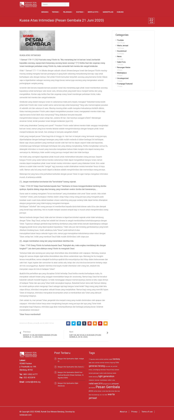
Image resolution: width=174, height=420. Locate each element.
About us (123, 412)
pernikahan (92, 387)
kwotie (114, 373)
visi (101, 395)
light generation (106, 376)
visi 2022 (104, 395)
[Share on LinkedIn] (79, 323)
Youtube (120, 40)
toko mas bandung (94, 395)
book (90, 362)
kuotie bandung (107, 373)
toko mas (117, 391)
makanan (91, 380)
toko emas (111, 391)
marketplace (103, 380)
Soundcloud (121, 51)
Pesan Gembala (108, 387)
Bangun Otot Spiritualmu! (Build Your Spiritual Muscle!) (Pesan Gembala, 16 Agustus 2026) (70, 374)
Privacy (134, 412)
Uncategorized (122, 78)
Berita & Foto (93, 12)
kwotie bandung (93, 376)
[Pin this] (100, 323)
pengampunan (107, 384)
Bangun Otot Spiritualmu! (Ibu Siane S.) (71, 367)
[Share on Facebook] (68, 323)
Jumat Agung (96, 370)
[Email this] (105, 323)
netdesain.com (26, 415)
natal (91, 383)
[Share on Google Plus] (89, 323)
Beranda (44, 12)
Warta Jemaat (33, 323)
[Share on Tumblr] (84, 323)
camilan (97, 362)
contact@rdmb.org (32, 382)
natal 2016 (98, 383)
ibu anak (107, 366)
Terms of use (147, 412)
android (101, 359)
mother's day (111, 380)
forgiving (112, 362)
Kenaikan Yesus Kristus (107, 370)
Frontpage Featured (124, 84)
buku (93, 362)
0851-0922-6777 (30, 374)
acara (97, 359)
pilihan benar (97, 391)
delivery (107, 362)
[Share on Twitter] (73, 323)
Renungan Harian (123, 67)
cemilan (102, 362)
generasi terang (97, 366)
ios (111, 366)
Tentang (55, 12)
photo (91, 391)
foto (117, 362)
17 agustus (92, 359)
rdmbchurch (24, 323)
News (119, 56)
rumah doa (105, 391)
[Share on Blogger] (95, 323)
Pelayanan (67, 12)
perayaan (115, 384)
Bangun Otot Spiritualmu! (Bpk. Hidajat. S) (71, 360)
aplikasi (106, 359)
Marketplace (108, 12)
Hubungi (120, 12)
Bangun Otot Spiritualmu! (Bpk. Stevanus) (68, 384)
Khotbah (80, 12)
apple (110, 359)
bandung (116, 359)
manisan (97, 380)
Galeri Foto (121, 62)
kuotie (101, 373)
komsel (117, 370)
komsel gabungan (94, 373)
